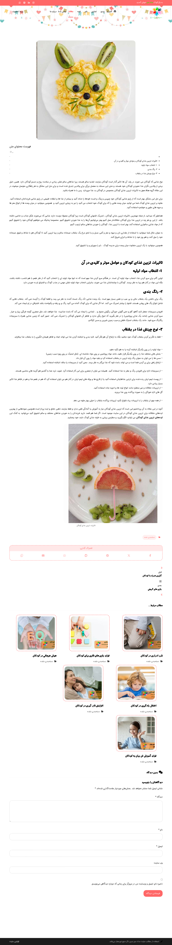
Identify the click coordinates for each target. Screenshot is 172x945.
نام (160, 829)
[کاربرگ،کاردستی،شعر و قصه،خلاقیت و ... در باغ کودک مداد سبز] (157, 13)
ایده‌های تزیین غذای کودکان (149, 417)
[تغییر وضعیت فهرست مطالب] (11, 152)
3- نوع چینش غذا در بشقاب (146, 173)
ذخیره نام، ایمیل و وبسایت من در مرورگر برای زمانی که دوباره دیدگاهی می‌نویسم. (127, 884)
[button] (10, 2)
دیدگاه (159, 797)
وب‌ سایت (158, 863)
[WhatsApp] (20, 3)
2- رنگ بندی (152, 169)
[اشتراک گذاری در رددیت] (86, 555)
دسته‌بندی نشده (149, 537)
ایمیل (159, 846)
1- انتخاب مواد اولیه (149, 165)
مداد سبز (145, 190)
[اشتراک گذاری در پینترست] (107, 555)
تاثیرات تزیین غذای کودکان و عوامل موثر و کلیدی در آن (135, 161)
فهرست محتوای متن (20, 147)
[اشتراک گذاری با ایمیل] (43, 555)
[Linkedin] (29, 3)
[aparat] (24, 3)
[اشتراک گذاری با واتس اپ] (65, 555)
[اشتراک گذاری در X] (129, 555)
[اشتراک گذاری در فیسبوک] (150, 555)
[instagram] (33, 3)
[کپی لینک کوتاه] (22, 555)
